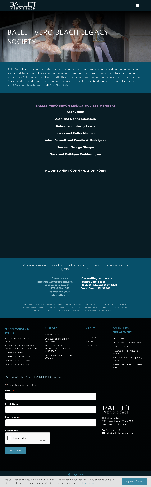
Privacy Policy (89, 483)
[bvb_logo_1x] (23, 2)
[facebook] (69, 474)
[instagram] (75, 474)
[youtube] (81, 474)
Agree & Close (134, 481)
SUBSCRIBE (16, 450)
